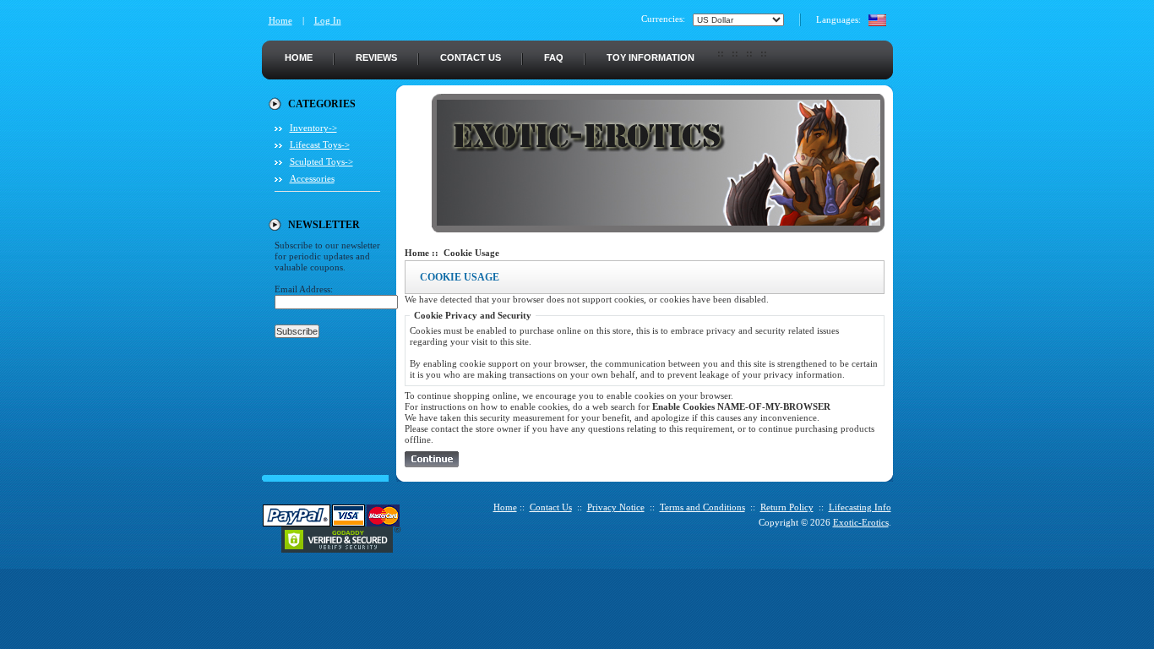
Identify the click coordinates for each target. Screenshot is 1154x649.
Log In (327, 20)
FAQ (553, 57)
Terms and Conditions (702, 507)
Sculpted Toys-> (321, 161)
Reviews (376, 57)
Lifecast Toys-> (320, 144)
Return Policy (787, 507)
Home (280, 20)
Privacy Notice (616, 507)
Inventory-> (313, 128)
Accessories (312, 178)
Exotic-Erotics (861, 522)
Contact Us (470, 57)
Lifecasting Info (860, 507)
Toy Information (650, 57)
